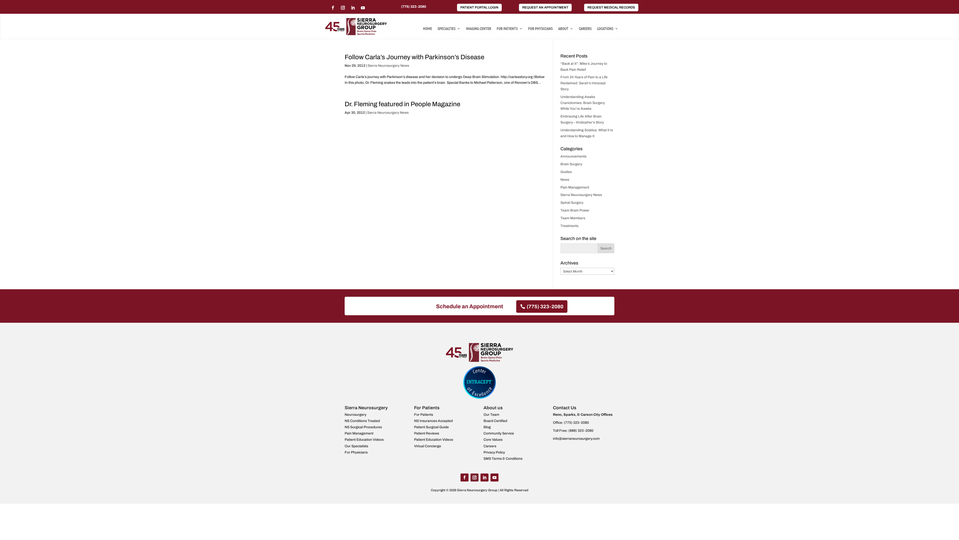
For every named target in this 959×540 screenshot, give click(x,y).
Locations (605, 29)
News (564, 180)
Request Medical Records (611, 7)
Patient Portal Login (479, 7)
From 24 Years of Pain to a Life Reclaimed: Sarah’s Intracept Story (584, 83)
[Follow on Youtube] (363, 8)
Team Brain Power (574, 210)
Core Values (492, 440)
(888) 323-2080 (580, 430)
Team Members (572, 218)
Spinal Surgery (571, 202)
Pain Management (574, 187)
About (563, 29)
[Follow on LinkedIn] (353, 8)
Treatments (569, 226)
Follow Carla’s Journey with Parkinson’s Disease (414, 57)
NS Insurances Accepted (433, 421)
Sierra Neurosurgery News (388, 66)
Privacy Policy (494, 452)
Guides (566, 172)
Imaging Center (478, 29)
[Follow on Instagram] (343, 8)
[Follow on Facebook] (333, 8)
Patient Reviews (426, 433)
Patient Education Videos (364, 440)
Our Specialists (356, 446)
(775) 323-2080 (413, 6)
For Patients (507, 29)
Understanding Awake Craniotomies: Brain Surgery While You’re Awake (582, 103)
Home (427, 29)
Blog (487, 427)
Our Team (491, 414)
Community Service (498, 433)
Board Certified (495, 421)
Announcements (573, 156)
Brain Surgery (571, 164)
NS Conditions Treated (362, 421)
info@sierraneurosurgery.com (576, 438)
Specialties (447, 29)
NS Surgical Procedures (363, 427)
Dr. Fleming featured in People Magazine (402, 104)
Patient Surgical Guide (431, 427)
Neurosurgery (355, 414)
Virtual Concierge (427, 446)
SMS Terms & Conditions (502, 458)
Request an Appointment (545, 7)
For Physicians (540, 29)
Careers (585, 29)
